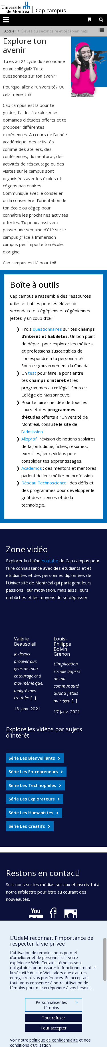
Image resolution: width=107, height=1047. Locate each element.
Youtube (50, 560)
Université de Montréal (16, 7)
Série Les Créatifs (27, 826)
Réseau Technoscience (43, 483)
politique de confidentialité (53, 1040)
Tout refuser (53, 1018)
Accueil (10, 31)
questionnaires (47, 329)
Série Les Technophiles (32, 785)
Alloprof (29, 439)
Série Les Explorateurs (32, 799)
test (32, 373)
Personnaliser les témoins (56, 1005)
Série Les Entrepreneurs (33, 771)
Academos (31, 468)
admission (33, 431)
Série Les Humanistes (31, 812)
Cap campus (51, 10)
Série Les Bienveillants (32, 758)
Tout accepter (53, 1028)
